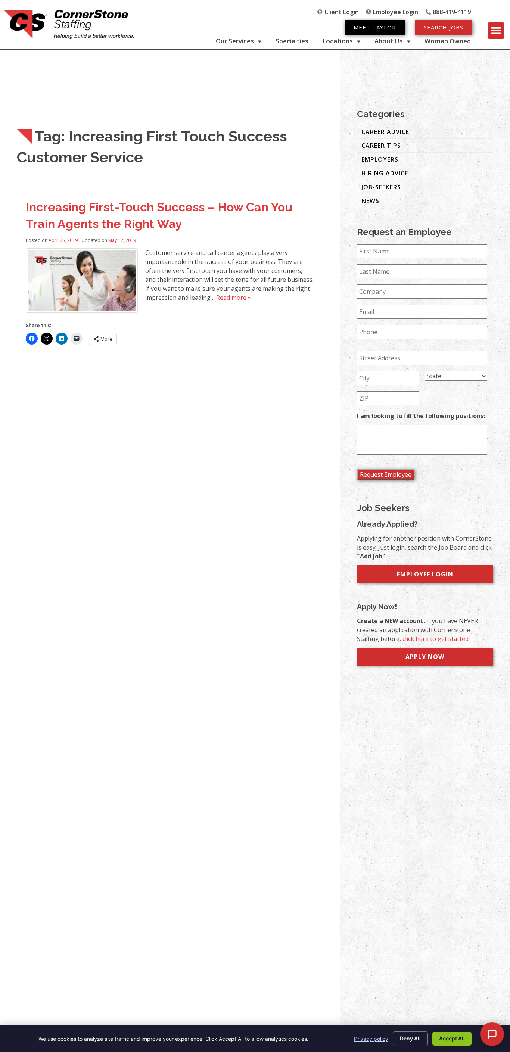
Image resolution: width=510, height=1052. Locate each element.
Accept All (452, 1038)
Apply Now (424, 657)
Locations (337, 41)
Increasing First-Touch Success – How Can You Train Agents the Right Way (159, 215)
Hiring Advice (384, 173)
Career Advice (385, 132)
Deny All (410, 1038)
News (370, 201)
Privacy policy (371, 1039)
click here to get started (435, 639)
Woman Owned (448, 41)
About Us (388, 41)
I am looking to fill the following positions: (421, 416)
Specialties (292, 41)
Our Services (235, 41)
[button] (496, 30)
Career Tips (381, 145)
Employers (379, 159)
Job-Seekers (381, 187)
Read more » (233, 297)
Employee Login (425, 574)
